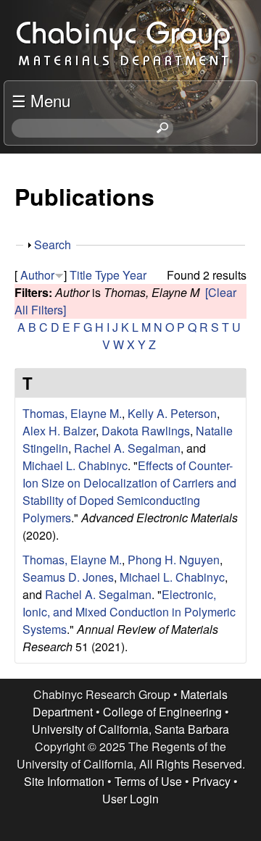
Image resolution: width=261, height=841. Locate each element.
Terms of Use (148, 781)
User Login (130, 798)
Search (52, 244)
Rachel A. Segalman (127, 448)
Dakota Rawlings (146, 430)
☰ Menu (41, 100)
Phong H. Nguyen (174, 559)
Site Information (64, 781)
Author (37, 275)
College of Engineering (162, 711)
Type (107, 275)
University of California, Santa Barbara (130, 729)
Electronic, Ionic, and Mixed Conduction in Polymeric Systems (129, 611)
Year (134, 275)
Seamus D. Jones (68, 577)
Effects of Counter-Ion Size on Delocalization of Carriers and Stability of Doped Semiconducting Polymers (129, 491)
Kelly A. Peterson (172, 413)
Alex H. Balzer (59, 430)
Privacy (211, 781)
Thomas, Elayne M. (72, 413)
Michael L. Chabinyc (75, 465)
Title (81, 275)
